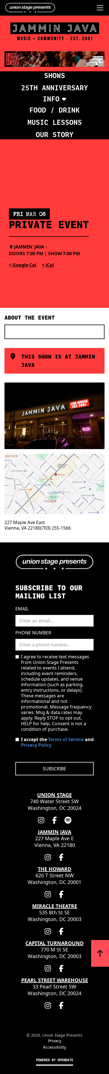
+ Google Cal (22, 265)
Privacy (54, 1040)
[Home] (28, 8)
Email (22, 609)
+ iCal (48, 265)
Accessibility (54, 1047)
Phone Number (33, 632)
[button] (99, 7)
